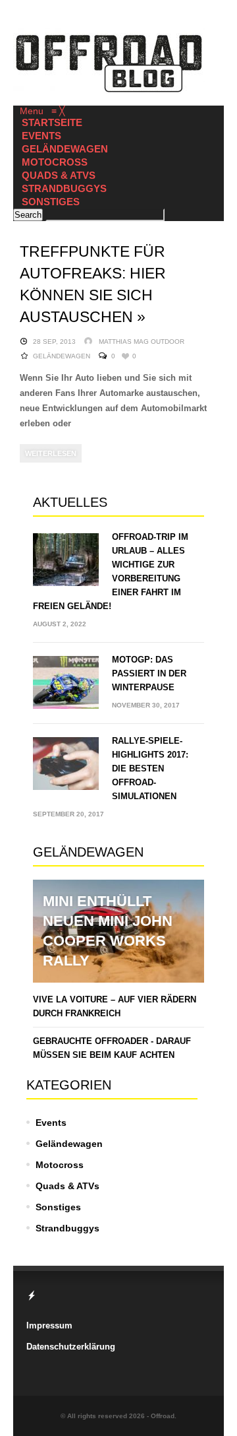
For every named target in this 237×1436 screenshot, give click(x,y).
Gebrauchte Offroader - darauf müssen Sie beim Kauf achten (112, 1048)
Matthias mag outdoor (141, 341)
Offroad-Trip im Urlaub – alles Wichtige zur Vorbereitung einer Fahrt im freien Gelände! (110, 571)
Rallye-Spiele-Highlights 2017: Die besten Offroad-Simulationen (150, 768)
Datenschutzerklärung (70, 1347)
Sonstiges (58, 1207)
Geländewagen (61, 356)
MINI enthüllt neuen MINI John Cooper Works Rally (107, 931)
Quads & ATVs (67, 1186)
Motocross (60, 1164)
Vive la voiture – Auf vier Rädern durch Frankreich (114, 1006)
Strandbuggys (67, 1228)
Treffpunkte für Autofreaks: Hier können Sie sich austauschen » (93, 284)
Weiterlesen (50, 453)
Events (51, 1122)
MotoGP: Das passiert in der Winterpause (149, 673)
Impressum (49, 1325)
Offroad (162, 1416)
